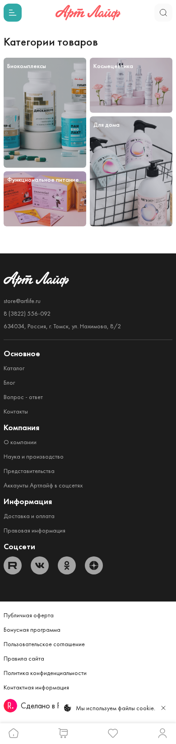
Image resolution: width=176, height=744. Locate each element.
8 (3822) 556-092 (27, 313)
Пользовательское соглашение (44, 644)
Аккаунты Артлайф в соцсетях (43, 485)
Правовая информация (34, 530)
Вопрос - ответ (23, 397)
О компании (20, 442)
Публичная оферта (29, 615)
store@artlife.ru (22, 301)
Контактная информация (36, 687)
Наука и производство (34, 456)
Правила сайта (24, 658)
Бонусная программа (32, 629)
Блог (9, 382)
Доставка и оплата (29, 516)
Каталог (14, 368)
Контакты (16, 411)
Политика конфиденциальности (45, 673)
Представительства (29, 471)
